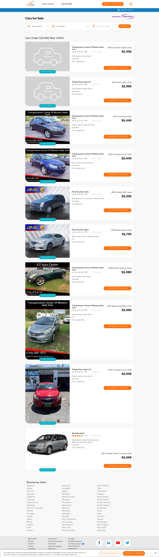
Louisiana (66, 488)
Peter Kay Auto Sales (80, 192)
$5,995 (127, 86)
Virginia (100, 519)
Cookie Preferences (74, 546)
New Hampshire (69, 519)
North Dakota (103, 486)
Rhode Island (103, 500)
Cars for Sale (66, 4)
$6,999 (126, 457)
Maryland (66, 494)
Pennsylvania (102, 497)
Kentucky (66, 486)
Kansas (30, 530)
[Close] (155, 552)
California (31, 497)
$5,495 (127, 51)
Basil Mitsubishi (78, 433)
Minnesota (66, 502)
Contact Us (31, 544)
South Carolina (103, 502)
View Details (48, 72)
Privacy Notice (52, 539)
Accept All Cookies (134, 553)
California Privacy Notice (55, 541)
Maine (64, 491)
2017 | (122, 116)
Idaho (29, 519)
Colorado (31, 500)
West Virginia (102, 525)
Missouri (65, 508)
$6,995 (127, 374)
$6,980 (126, 272)
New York (66, 528)
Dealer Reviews (48, 4)
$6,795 (127, 234)
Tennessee (101, 508)
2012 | (120, 154)
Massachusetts (68, 497)
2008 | (120, 268)
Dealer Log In (126, 10)
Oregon (100, 494)
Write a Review (113, 4)
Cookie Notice (72, 548)
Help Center (51, 549)
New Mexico (67, 525)
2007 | (120, 48)
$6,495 (126, 196)
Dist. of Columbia (35, 508)
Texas (99, 511)
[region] (79, 553)
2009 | (121, 192)
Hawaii (30, 516)
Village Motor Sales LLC (81, 82)
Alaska (29, 488)
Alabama (30, 486)
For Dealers (71, 539)
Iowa (29, 528)
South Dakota (103, 505)
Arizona (30, 491)
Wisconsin (101, 528)
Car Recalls (31, 549)
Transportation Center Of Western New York (88, 48)
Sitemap (30, 546)
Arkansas (31, 494)
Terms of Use (52, 544)
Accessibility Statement (75, 541)
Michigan (66, 500)
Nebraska (66, 514)
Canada (34, 539)
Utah (99, 514)
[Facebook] (99, 543)
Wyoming (101, 530)
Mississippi (66, 505)
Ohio (99, 488)
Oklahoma (101, 491)
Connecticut (32, 502)
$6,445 (126, 120)
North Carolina (68, 530)
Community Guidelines (55, 546)
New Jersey (67, 522)
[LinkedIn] (108, 543)
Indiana (30, 525)
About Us (31, 541)
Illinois (29, 522)
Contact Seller (117, 68)
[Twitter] (127, 543)
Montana (66, 511)
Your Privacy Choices (74, 544)
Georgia (30, 514)
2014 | (122, 82)
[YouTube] (118, 543)
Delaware (31, 505)
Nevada (65, 516)
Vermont (101, 516)
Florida (30, 511)
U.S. (29, 539)
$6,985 (127, 310)
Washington (102, 522)
